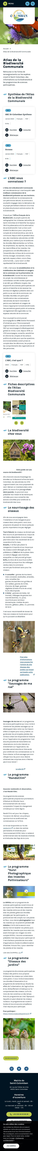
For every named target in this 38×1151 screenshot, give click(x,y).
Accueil (6, 49)
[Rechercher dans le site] (33, 4)
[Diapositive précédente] (16, 423)
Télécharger (14, 135)
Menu (11, 3)
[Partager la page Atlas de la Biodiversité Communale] (26, 1069)
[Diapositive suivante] (22, 423)
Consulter (27, 130)
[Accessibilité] (27, 4)
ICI (20, 953)
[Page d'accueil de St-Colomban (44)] (19, 15)
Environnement (11, 1058)
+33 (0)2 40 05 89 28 (20, 1114)
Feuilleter (13, 130)
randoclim (7, 828)
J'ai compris (11, 1146)
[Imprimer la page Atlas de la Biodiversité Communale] (19, 1069)
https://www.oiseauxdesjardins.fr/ (16, 1014)
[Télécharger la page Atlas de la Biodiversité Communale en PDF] (12, 1069)
